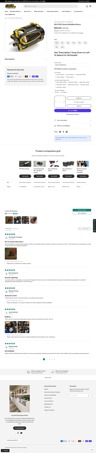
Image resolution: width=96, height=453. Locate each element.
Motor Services (38, 11)
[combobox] (50, 6)
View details (25, 176)
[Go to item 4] (33, 220)
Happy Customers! (49, 410)
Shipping (56, 30)
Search (46, 389)
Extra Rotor (58, 72)
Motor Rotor (58, 62)
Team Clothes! (66, 11)
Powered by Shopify (22, 447)
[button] (11, 254)
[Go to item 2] (17, 220)
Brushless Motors (15, 11)
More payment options (72, 114)
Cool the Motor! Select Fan (62, 80)
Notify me (79, 98)
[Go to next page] (55, 359)
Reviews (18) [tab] (8, 228)
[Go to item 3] (25, 220)
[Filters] (80, 228)
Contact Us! (47, 407)
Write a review (82, 210)
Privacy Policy (48, 398)
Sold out (79, 106)
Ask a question (82, 213)
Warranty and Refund (50, 395)
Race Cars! (27, 11)
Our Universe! (78, 11)
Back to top (48, 377)
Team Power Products (59, 22)
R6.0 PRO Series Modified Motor (15, 18)
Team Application (10, 14)
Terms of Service (48, 401)
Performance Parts (52, 11)
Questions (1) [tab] (15, 228)
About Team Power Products (52, 392)
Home (6, 11)
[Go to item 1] (9, 220)
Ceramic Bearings (59, 90)
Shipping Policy (48, 404)
